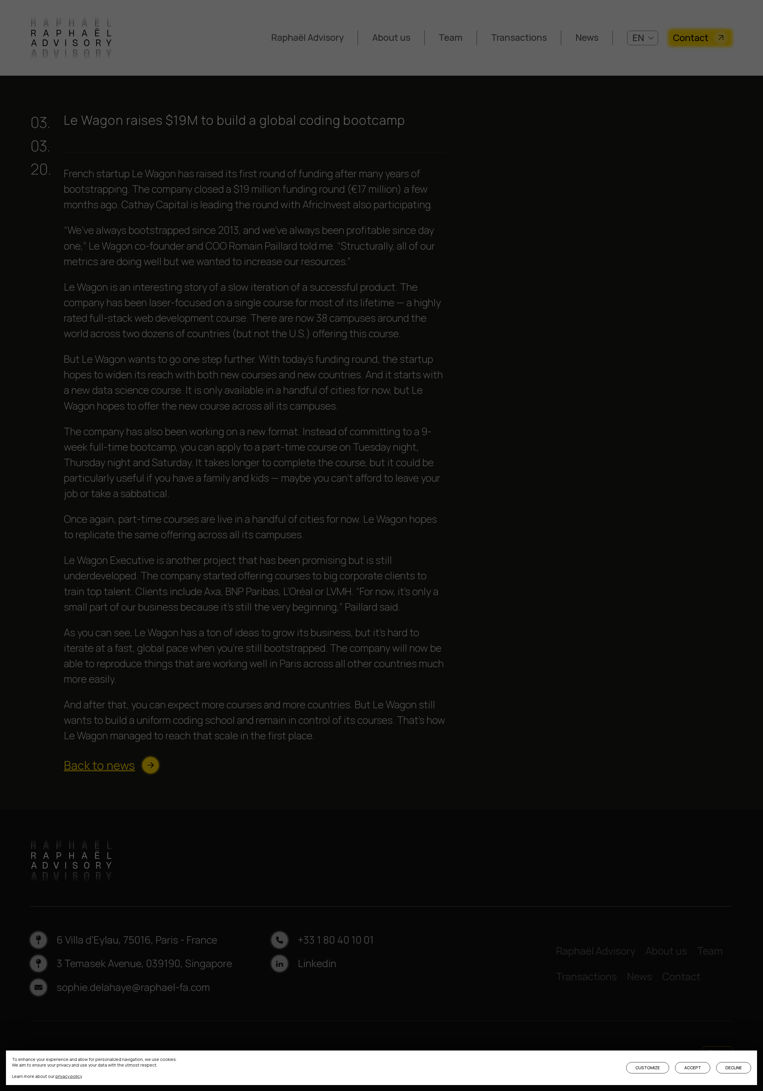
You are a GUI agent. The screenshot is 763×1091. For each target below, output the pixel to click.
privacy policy (68, 1076)
